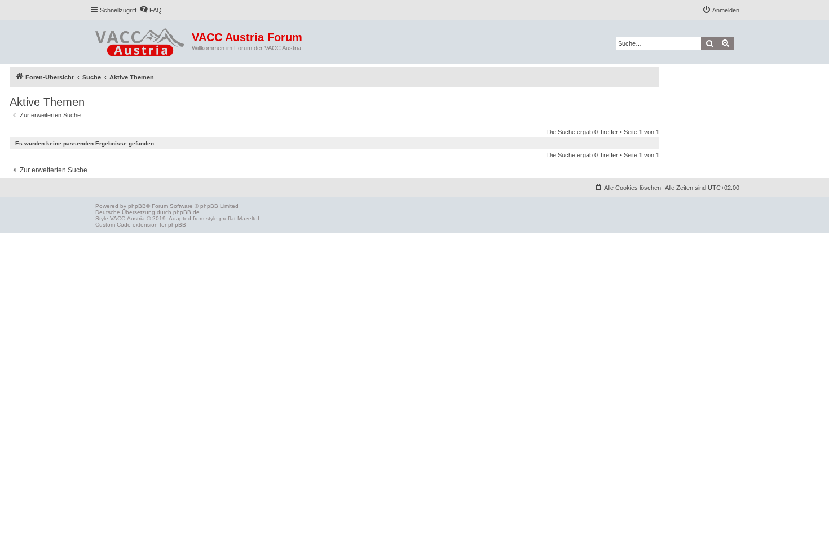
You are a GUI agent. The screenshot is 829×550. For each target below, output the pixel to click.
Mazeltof (248, 218)
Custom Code (113, 224)
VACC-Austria (127, 218)
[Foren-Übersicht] (141, 40)
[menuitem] (150, 10)
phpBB (137, 206)
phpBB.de (186, 212)
